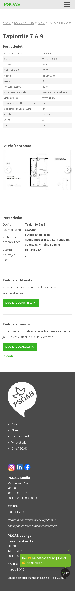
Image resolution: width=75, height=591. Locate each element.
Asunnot (16, 424)
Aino (41, 22)
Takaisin (8, 356)
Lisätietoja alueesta (19, 346)
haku (7, 22)
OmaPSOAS (19, 448)
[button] (67, 169)
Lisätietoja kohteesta (20, 302)
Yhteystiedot (19, 442)
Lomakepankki (20, 436)
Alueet (15, 430)
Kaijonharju (24, 22)
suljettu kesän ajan (33, 578)
